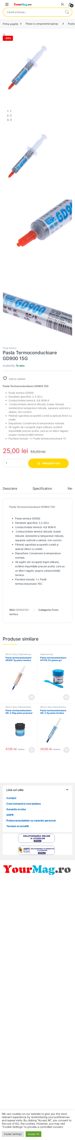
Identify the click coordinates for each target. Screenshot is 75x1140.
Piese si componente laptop (42, 23)
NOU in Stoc (11, 654)
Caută (67, 12)
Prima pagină (10, 23)
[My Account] (63, 4)
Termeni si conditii (17, 826)
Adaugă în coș (51, 463)
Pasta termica (9, 348)
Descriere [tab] (10, 488)
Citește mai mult (31, 697)
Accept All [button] (33, 1134)
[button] (4, 34)
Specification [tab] (42, 488)
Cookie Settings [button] (13, 1134)
